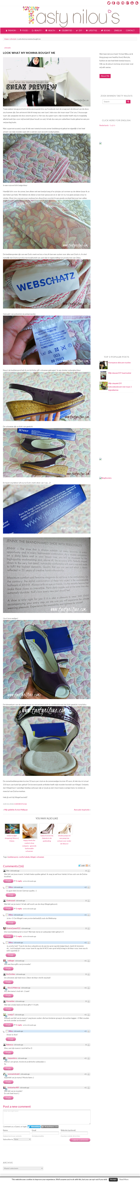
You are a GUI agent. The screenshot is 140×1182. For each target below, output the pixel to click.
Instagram (122, 3)
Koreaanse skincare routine (119, 362)
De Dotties (10, 974)
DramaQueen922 (13, 928)
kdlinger (11, 961)
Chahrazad (10, 900)
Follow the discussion (88, 865)
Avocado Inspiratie (81, 810)
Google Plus (127, 3)
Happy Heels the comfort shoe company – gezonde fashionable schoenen (29, 845)
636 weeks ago (14, 871)
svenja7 (11, 1014)
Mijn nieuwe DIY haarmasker (119, 373)
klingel (33, 857)
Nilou (11, 887)
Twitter (108, 3)
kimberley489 (13, 1087)
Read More (123, 1179)
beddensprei (13, 857)
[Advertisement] (110, 202)
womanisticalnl (14, 1074)
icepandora (12, 1058)
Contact (130, 30)
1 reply (19, 881)
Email (34, 1130)
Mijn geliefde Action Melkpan (16, 810)
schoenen (40, 857)
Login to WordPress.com (50, 1126)
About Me (105, 76)
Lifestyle (13, 39)
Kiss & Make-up (14, 988)
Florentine (10, 1001)
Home (6, 39)
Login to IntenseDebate (34, 1126)
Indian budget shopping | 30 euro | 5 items (12, 838)
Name (5, 1130)
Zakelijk (118, 30)
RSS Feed (136, 3)
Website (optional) (68, 1130)
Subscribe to (8, 1139)
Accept (113, 1179)
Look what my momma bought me (29, 52)
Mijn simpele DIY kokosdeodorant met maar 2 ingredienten (120, 386)
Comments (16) (20, 804)
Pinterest (118, 3)
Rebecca (9, 1045)
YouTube (132, 3)
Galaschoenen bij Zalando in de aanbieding (46, 838)
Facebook (113, 3)
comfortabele (24, 857)
